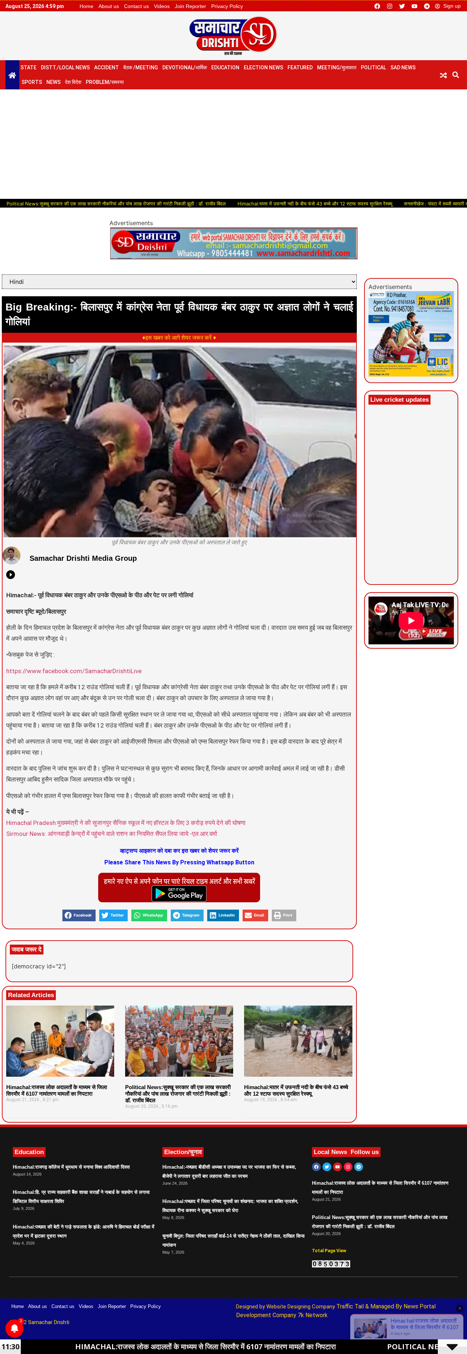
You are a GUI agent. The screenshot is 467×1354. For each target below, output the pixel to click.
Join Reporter (190, 6)
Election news (263, 67)
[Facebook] (377, 6)
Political (373, 67)
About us (109, 6)
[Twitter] (402, 6)
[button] (456, 75)
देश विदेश (73, 82)
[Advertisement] (233, 144)
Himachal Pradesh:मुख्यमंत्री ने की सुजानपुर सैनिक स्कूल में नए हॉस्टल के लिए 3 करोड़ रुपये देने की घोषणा (126, 822)
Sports (32, 82)
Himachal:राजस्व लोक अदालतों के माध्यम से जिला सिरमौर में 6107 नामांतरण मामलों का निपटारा (56, 1090)
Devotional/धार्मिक (184, 67)
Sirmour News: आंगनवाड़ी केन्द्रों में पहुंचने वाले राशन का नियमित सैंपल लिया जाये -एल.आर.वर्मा (111, 833)
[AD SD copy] (233, 257)
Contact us (136, 6)
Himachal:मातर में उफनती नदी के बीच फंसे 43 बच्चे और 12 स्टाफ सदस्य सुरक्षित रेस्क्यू (278, 204)
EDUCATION (225, 67)
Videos (162, 6)
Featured (300, 67)
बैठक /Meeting (140, 67)
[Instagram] (390, 6)
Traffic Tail (350, 1306)
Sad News (403, 67)
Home (86, 6)
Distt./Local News (65, 67)
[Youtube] (414, 6)
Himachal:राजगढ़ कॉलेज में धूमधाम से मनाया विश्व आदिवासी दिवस (71, 1167)
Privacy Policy (227, 6)
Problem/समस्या (105, 82)
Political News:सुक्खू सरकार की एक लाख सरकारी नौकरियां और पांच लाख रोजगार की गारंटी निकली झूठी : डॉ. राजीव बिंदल (178, 1093)
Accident (106, 67)
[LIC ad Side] (411, 374)
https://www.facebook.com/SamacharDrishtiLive (74, 671)
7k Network (313, 1315)
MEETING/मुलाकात (336, 67)
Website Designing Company (301, 1306)
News (53, 82)
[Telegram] (427, 6)
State (28, 67)
